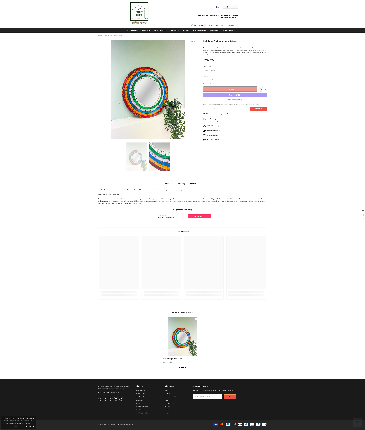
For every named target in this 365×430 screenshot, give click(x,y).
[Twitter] (121, 399)
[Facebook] (100, 399)
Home (100, 36)
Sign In (223, 25)
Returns (193, 183)
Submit (229, 397)
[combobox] (229, 7)
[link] (119, 292)
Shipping (181, 183)
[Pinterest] (111, 399)
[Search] (230, 7)
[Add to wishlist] (261, 89)
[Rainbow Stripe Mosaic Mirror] (182, 336)
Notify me (182, 367)
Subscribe (258, 109)
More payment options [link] (235, 100)
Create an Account (232, 25)
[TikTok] (116, 399)
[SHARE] (265, 89)
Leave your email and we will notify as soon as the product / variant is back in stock (232, 105)
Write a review (199, 216)
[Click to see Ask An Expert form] (357, 422)
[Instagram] (105, 399)
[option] (148, 89)
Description (169, 183)
